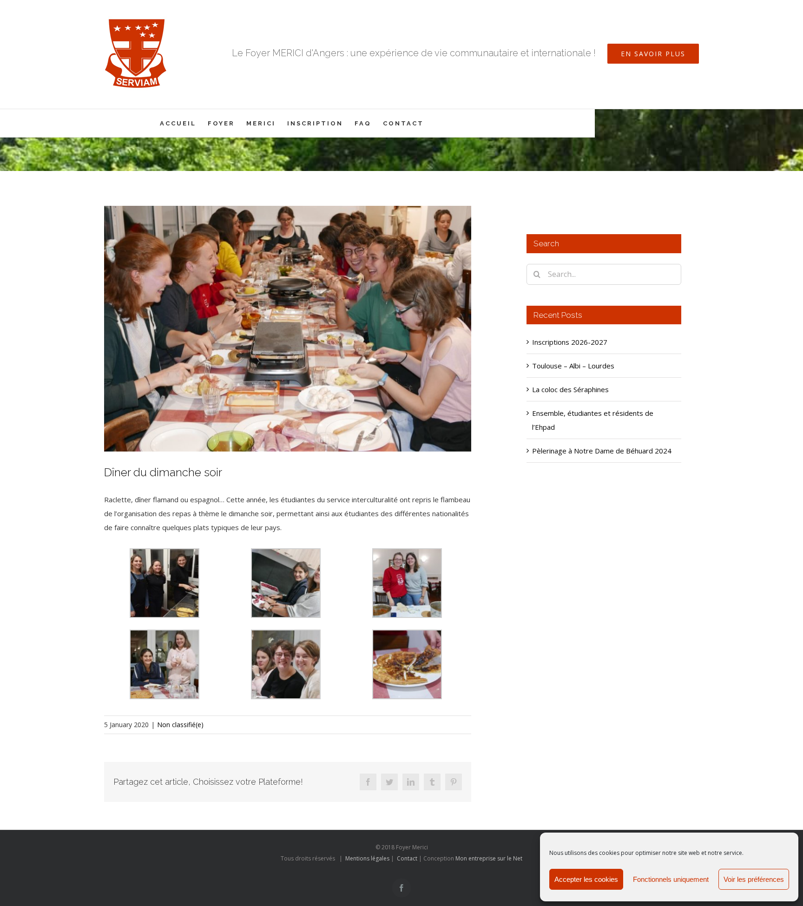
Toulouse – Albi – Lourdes (573, 365)
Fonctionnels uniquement (671, 879)
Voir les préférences (754, 879)
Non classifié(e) (180, 724)
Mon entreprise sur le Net (488, 858)
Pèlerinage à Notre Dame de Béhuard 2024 (601, 450)
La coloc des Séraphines (570, 389)
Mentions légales (367, 858)
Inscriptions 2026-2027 (569, 342)
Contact (407, 858)
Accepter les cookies (586, 879)
